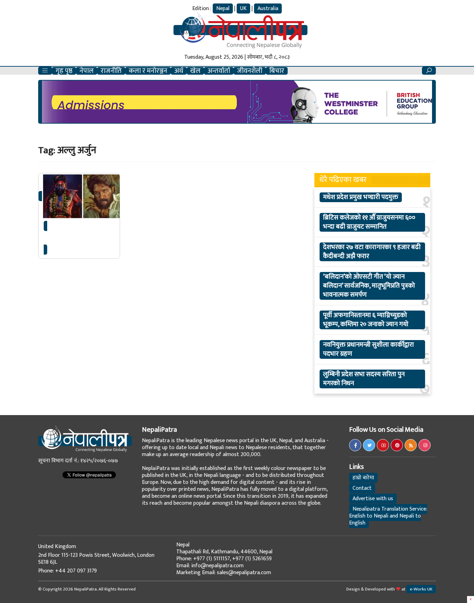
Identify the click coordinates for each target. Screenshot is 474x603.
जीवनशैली (249, 71)
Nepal (222, 8)
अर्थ (178, 71)
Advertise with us (373, 498)
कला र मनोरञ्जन (148, 71)
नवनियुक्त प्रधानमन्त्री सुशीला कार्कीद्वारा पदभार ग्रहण (368, 349)
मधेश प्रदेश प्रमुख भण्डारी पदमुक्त (360, 197)
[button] (45, 71)
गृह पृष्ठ (64, 71)
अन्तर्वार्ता (219, 71)
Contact (362, 488)
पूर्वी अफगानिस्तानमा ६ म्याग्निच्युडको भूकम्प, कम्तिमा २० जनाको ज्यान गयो (365, 320)
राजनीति (111, 71)
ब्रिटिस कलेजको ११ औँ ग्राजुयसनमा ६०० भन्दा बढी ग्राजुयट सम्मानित (369, 222)
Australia (267, 8)
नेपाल (86, 71)
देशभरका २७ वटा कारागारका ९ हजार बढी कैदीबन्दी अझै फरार (372, 251)
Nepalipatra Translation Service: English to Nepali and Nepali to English (388, 516)
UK (243, 8)
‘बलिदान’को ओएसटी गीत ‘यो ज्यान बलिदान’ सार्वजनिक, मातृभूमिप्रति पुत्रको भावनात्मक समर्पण (369, 286)
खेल (195, 71)
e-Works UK (421, 589)
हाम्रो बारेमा (363, 477)
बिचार (276, 71)
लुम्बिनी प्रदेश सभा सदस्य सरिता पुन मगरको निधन (364, 379)
